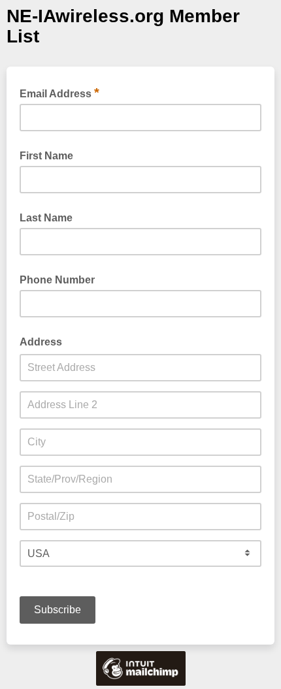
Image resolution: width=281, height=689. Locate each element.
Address (41, 341)
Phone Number (57, 279)
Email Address (59, 93)
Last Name (46, 217)
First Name (46, 155)
